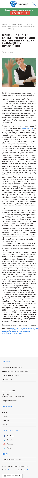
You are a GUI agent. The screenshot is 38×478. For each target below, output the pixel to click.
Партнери (5, 420)
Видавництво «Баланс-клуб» (12, 367)
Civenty (10, 470)
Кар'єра (4, 424)
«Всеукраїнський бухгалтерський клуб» (15, 371)
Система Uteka (7, 379)
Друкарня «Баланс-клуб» (10, 375)
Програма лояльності (9, 401)
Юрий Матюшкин (28, 470)
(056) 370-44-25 (34, 4)
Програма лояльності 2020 (11, 459)
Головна (4, 24)
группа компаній (19, 4)
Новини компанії (17, 24)
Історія (4, 412)
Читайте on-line (20, 13)
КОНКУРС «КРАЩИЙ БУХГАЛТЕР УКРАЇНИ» (13, 395)
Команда (5, 416)
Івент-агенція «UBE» (9, 391)
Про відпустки (27, 128)
